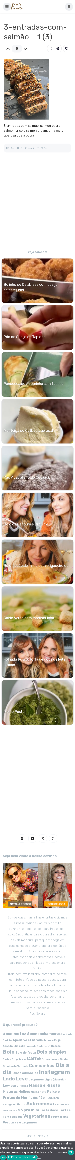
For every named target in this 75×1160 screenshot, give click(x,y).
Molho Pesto (14, 711)
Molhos (24, 1092)
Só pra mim (28, 1110)
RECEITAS (52, 1097)
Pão (41, 1098)
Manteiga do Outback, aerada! (28, 430)
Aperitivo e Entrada (28, 1040)
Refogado (9, 1104)
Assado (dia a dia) (14, 1046)
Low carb (11, 1085)
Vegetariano (59, 1116)
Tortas (65, 1110)
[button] (7, 7)
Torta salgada (12, 1116)
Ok (71, 1152)
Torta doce (49, 1110)
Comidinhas (41, 1065)
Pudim (33, 1098)
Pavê (43, 1092)
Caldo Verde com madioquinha (29, 618)
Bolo (9, 1052)
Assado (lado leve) (38, 1046)
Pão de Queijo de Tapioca (24, 337)
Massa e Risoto (44, 1085)
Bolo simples (52, 1052)
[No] (39, 1158)
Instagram (54, 1072)
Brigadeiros (19, 1059)
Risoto (21, 1104)
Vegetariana (36, 1116)
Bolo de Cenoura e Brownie (26, 524)
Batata (56, 1046)
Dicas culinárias (25, 1073)
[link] (66, 48)
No (3, 1157)
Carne (34, 1058)
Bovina (7, 1059)
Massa (23, 1085)
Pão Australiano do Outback (27, 477)
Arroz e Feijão (52, 1040)
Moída (35, 1091)
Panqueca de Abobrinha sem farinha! (34, 383)
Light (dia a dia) (55, 1079)
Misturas (10, 1092)
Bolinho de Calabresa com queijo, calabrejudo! (31, 287)
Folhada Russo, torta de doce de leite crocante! (34, 662)
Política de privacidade (22, 1157)
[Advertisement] (37, 204)
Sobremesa (40, 1103)
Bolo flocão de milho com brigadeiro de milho (36, 568)
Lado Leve (15, 1079)
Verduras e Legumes (20, 1122)
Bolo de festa (25, 1052)
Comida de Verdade (15, 1066)
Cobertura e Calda (55, 1059)
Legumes (36, 1079)
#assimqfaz (14, 1033)
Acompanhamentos (44, 1034)
